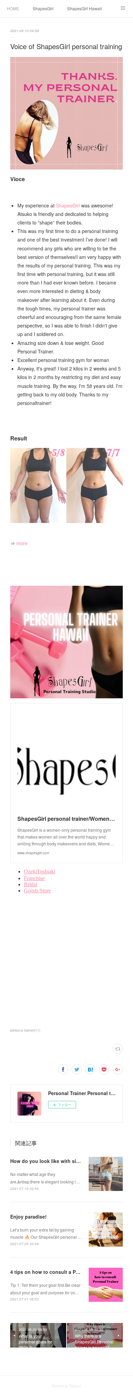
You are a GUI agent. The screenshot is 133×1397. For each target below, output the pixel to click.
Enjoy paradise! (28, 1216)
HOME (13, 8)
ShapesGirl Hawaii (84, 8)
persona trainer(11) (25, 1030)
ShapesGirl (43, 8)
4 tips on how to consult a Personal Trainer (60, 1271)
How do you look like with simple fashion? (59, 1161)
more (22, 543)
